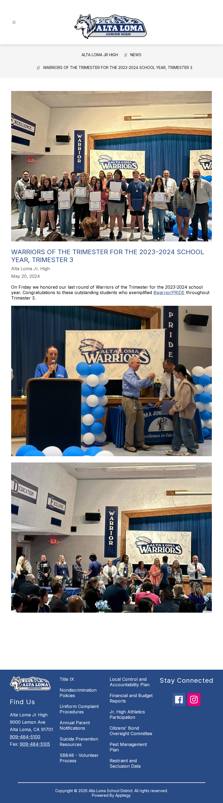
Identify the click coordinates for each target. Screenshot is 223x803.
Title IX (67, 679)
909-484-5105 (35, 744)
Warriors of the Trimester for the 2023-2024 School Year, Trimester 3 (117, 67)
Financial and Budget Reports (131, 698)
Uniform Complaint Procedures (79, 709)
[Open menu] (14, 22)
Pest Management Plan (128, 747)
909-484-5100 (25, 736)
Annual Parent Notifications (75, 725)
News (135, 54)
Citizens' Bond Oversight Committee (131, 730)
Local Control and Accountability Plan (130, 681)
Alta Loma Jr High (100, 54)
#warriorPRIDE (169, 292)
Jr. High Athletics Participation (127, 714)
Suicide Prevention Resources (79, 741)
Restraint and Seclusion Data (125, 763)
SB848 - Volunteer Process (79, 757)
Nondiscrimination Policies (78, 692)
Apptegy (123, 795)
